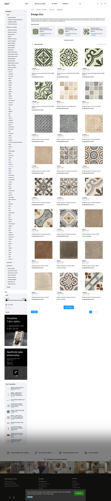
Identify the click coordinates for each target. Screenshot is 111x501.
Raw (9, 208)
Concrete (11, 164)
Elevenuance (11, 126)
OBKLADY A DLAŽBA (12, 27)
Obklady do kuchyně (12, 32)
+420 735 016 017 (43, 485)
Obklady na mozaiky (12, 38)
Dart (9, 131)
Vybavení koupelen (12, 277)
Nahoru (35, 312)
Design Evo (11, 166)
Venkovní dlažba (11, 60)
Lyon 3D (10, 195)
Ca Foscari (11, 155)
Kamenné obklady (12, 41)
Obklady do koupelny (12, 30)
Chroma (10, 98)
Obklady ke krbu (11, 34)
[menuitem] (28, 4)
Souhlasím (79, 493)
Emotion (10, 82)
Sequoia (10, 219)
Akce (16, 306)
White (10, 230)
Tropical (10, 232)
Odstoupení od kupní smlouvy (11, 484)
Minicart (10, 91)
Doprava (74, 481)
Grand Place (11, 175)
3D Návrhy (74, 485)
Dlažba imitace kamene (13, 54)
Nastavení (30, 497)
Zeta (9, 115)
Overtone (11, 104)
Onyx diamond (12, 100)
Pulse (10, 206)
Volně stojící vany (11, 284)
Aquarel (10, 146)
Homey (10, 137)
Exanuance (11, 133)
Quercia (10, 248)
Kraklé (10, 184)
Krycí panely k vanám (12, 270)
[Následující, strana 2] (93, 312)
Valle (10, 256)
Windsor (10, 96)
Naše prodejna (75, 484)
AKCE (8, 14)
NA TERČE (9, 262)
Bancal (10, 153)
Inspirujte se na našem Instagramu (57, 459)
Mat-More (11, 204)
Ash (9, 148)
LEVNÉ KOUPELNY (12, 17)
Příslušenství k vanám (12, 272)
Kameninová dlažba (12, 67)
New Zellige (11, 197)
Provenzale (11, 129)
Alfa (9, 113)
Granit (10, 173)
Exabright (11, 120)
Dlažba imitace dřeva (12, 52)
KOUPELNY (9, 265)
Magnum (10, 111)
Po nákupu (75, 482)
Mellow (10, 85)
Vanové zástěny (11, 268)
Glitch (10, 144)
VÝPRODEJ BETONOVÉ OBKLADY (15, 19)
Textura (10, 118)
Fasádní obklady (11, 45)
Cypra (10, 162)
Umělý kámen (11, 49)
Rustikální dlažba (11, 58)
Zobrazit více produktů (68, 40)
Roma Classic (11, 212)
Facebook (41, 488)
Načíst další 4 (68, 307)
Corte (10, 241)
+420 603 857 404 (43, 487)
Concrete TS (11, 236)
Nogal (10, 93)
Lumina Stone (11, 190)
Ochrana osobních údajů (10, 483)
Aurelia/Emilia (12, 151)
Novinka (16, 308)
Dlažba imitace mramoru (13, 63)
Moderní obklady (11, 43)
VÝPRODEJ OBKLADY (12, 24)
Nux (9, 201)
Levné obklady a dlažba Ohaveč (12, 486)
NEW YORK (11, 234)
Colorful (10, 71)
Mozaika (10, 36)
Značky (8, 287)
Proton (10, 87)
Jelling (10, 89)
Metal (10, 109)
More (10, 254)
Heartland (11, 74)
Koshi (10, 186)
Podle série (10, 69)
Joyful (10, 135)
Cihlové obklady (11, 47)
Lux (9, 107)
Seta (9, 217)
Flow (10, 245)
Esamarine (11, 122)
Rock (10, 210)
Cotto (10, 159)
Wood (10, 228)
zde (52, 494)
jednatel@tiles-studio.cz (44, 483)
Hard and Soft (12, 179)
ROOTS (10, 188)
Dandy (10, 168)
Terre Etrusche (12, 223)
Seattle (10, 78)
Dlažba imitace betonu (13, 56)
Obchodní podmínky (9, 481)
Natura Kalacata (12, 199)
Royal (10, 214)
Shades (10, 221)
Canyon (10, 157)
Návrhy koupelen (76, 487)
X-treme (10, 259)
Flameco (10, 239)
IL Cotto (10, 182)
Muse (10, 250)
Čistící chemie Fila (12, 275)
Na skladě (16, 304)
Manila (10, 80)
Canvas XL (11, 102)
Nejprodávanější (39, 44)
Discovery (11, 76)
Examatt (10, 140)
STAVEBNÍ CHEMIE (12, 279)
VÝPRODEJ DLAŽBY (12, 21)
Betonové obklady (11, 65)
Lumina (10, 192)
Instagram (14, 497)
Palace (10, 252)
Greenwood (11, 177)
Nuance (10, 124)
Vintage (10, 226)
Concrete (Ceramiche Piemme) (15, 142)
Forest (10, 170)
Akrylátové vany (11, 281)
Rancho (10, 243)
